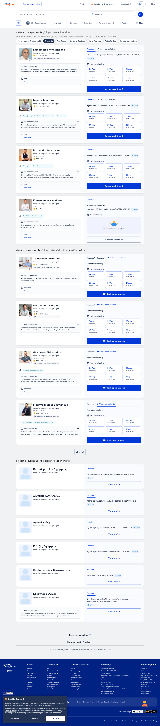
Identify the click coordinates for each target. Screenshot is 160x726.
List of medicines (107, 693)
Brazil (122, 702)
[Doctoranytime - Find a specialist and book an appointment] (50, 649)
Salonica (30, 671)
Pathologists (51, 677)
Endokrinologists (53, 684)
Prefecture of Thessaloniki (29, 41)
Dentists (50, 675)
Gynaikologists (52, 673)
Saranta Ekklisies (77, 41)
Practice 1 (91, 49)
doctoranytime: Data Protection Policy (143, 721)
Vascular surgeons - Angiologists (66, 649)
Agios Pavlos (110, 41)
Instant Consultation (147, 682)
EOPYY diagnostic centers (110, 686)
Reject (35, 718)
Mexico (92, 702)
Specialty (104, 680)
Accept (56, 718)
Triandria (49, 41)
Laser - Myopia (76, 684)
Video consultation (107, 668)
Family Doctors (106, 673)
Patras (29, 682)
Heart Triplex (75, 689)
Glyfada (30, 684)
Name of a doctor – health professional (115, 675)
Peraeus (30, 673)
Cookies (124, 721)
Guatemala (115, 702)
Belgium (86, 702)
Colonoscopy (75, 671)
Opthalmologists (53, 682)
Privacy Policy (11, 710)
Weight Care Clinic (147, 680)
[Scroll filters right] (129, 23)
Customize (14, 718)
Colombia (99, 702)
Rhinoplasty (75, 680)
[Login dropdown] (141, 4)
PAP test (74, 673)
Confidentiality (145, 691)
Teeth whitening (76, 677)
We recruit (144, 684)
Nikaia (29, 686)
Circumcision (75, 675)
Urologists (51, 686)
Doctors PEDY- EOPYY (108, 671)
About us (143, 668)
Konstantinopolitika (128, 41)
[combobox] (52, 14)
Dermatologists (53, 671)
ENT (48, 668)
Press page (144, 686)
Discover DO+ (145, 677)
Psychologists (52, 680)
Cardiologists (52, 689)
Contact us (144, 671)
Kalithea (30, 680)
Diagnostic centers (107, 684)
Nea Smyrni (31, 689)
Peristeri (30, 675)
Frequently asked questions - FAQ (113, 689)
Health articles (106, 682)
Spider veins (75, 686)
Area (102, 677)
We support (144, 693)
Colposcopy (75, 682)
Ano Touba (61, 41)
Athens (29, 668)
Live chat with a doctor (148, 675)
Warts (73, 668)
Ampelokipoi (31, 677)
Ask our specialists (107, 691)
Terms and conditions (112, 721)
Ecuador (107, 702)
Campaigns (144, 689)
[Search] (140, 14)
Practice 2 (102, 100)
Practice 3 (112, 100)
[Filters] (18, 23)
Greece (79, 702)
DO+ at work (145, 673)
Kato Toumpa (95, 41)
